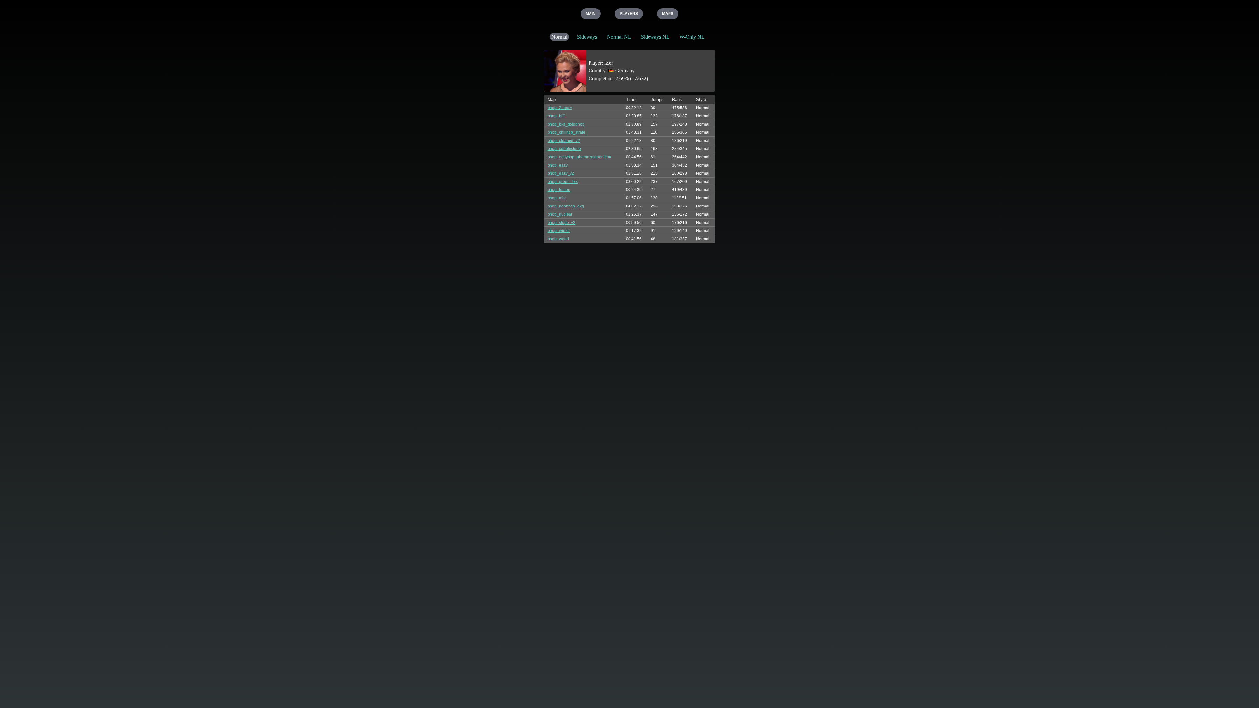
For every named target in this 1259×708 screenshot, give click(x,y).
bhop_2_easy (560, 108)
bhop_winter (559, 230)
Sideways (587, 37)
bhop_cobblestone (564, 149)
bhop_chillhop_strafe (566, 132)
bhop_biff (556, 116)
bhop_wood (558, 239)
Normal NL (619, 37)
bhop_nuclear (560, 214)
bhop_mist (557, 198)
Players (629, 13)
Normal (559, 37)
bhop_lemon (559, 189)
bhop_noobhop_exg (566, 206)
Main (591, 13)
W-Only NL (692, 37)
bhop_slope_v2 (561, 222)
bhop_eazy (558, 165)
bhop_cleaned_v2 (564, 140)
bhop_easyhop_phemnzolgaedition (579, 157)
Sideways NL (655, 37)
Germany (625, 70)
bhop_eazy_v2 (561, 173)
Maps (667, 13)
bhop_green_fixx (563, 181)
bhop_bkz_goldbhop (566, 124)
